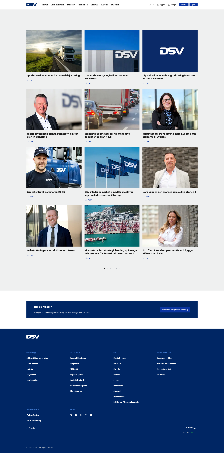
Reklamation (32, 380)
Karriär (104, 5)
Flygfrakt (74, 363)
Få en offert (32, 363)
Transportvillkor (165, 358)
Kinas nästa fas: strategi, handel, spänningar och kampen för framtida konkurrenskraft (111, 251)
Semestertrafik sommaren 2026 (45, 192)
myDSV (29, 369)
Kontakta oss (119, 358)
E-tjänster (31, 374)
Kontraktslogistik (78, 385)
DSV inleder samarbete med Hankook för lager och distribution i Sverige (109, 193)
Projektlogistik (77, 380)
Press (115, 380)
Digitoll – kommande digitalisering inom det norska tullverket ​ (168, 76)
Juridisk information (166, 363)
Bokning (183, 5)
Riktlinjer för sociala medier (126, 402)
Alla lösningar (76, 391)
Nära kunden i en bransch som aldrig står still (169, 192)
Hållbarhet (83, 5)
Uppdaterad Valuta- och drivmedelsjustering (53, 75)
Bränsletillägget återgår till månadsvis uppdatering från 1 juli (107, 135)
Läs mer (46, 80)
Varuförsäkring (33, 420)
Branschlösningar (78, 358)
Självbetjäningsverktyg (37, 358)
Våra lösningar (57, 5)
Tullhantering (32, 414)
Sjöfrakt (74, 369)
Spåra (193, 5)
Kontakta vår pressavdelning (175, 309)
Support (115, 5)
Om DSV (94, 5)
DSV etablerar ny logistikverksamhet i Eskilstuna (107, 76)
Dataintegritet (164, 369)
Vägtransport (76, 374)
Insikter (71, 5)
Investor (117, 374)
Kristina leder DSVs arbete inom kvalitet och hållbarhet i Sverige (169, 135)
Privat (45, 5)
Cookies (161, 374)
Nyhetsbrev (118, 396)
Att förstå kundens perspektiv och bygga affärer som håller (167, 251)
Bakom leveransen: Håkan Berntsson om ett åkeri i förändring (52, 135)
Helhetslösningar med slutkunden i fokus (50, 250)
